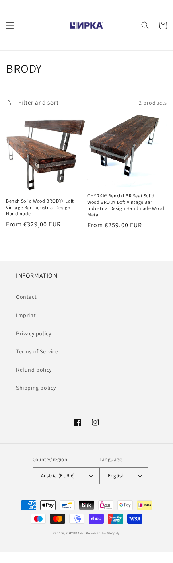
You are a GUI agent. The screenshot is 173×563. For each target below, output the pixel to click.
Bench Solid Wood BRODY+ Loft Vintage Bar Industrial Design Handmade (40, 207)
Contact (26, 296)
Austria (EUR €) (58, 475)
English (116, 475)
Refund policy (34, 369)
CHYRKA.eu (75, 533)
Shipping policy (36, 387)
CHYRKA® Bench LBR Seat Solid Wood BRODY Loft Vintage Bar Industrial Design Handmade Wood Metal (126, 205)
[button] (10, 25)
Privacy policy (33, 333)
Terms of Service (37, 351)
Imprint (26, 315)
